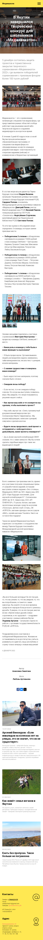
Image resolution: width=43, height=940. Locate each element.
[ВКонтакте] (21, 689)
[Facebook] (18, 689)
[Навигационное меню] (39, 4)
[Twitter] (25, 689)
